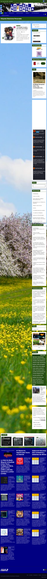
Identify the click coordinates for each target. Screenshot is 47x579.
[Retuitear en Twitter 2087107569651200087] (36, 144)
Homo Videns (18, 25)
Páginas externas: (36, 24)
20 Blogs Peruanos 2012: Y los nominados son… (38, 86)
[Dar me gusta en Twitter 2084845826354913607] (37, 175)
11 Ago (43, 137)
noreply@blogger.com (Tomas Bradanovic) (42, 393)
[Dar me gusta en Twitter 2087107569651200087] (37, 144)
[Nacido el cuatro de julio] (4, 550)
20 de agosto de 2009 (21, 30)
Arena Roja (38, 283)
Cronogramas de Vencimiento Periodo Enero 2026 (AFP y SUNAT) (43, 477)
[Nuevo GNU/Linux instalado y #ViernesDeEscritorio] (4, 514)
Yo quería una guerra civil (37, 221)
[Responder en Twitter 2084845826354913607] (34, 175)
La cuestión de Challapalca (38, 212)
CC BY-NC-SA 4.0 (37, 420)
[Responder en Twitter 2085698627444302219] (34, 153)
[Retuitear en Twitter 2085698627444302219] (36, 153)
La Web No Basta (7, 460)
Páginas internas (5, 15)
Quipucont (35, 451)
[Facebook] (1, 6)
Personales (11, 13)
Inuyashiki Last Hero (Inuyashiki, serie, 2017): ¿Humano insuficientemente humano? (39, 276)
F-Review (38, 239)
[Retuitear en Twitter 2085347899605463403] (36, 165)
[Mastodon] (1, 9)
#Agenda (40, 160)
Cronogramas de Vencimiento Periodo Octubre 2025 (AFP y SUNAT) (43, 531)
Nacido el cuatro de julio (37, 205)
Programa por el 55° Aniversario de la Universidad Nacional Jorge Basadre (27, 477)
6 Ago (43, 156)
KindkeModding (35, 228)
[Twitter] (1, 7)
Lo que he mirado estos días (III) (39, 257)
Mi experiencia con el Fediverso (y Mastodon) (11, 530)
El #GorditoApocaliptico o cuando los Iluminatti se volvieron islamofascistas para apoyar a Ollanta (39, 295)
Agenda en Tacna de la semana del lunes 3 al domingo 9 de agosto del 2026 (27, 530)
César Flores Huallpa (38, 137)
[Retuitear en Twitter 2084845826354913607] (36, 175)
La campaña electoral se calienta (39, 210)
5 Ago (43, 168)
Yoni (37, 233)
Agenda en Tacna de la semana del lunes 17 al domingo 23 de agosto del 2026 (27, 459)
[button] (43, 14)
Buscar (34, 182)
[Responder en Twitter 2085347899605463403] (34, 165)
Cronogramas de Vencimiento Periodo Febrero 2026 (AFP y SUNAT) (43, 459)
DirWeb (3, 437)
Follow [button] (43, 63)
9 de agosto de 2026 (6, 441)
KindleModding (35, 193)
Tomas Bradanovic (36, 355)
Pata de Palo (38, 246)
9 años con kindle (36, 232)
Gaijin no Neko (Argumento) (38, 282)
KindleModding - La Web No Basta (39, 321)
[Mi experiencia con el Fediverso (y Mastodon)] (4, 532)
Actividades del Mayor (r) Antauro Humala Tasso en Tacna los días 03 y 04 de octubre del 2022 (39, 318)
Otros (37, 264)
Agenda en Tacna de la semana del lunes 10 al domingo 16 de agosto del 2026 (27, 512)
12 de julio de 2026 (40, 441)
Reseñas (27, 13)
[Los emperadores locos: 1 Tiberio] (36, 389)
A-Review (38, 278)
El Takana (19, 451)
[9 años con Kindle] (4, 497)
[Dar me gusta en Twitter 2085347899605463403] (37, 165)
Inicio (6, 13)
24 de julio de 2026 (29, 441)
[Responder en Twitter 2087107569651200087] (34, 144)
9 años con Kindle (36, 196)
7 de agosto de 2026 (18, 441)
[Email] (1, 11)
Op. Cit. (37, 254)
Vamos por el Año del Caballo (38, 215)
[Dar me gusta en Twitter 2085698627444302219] (37, 153)
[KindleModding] (4, 480)
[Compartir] (1, 13)
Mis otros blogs (35, 13)
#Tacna (34, 161)
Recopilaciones (20, 13)
